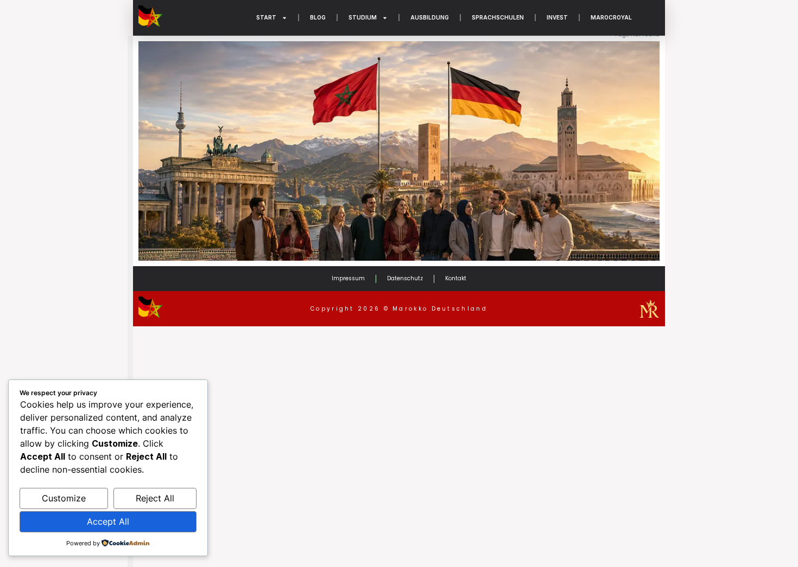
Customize (64, 498)
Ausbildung (429, 17)
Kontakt (455, 278)
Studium (363, 17)
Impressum (348, 278)
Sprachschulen (498, 17)
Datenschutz (405, 278)
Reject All (155, 498)
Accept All (108, 521)
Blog (318, 17)
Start (266, 17)
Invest (557, 17)
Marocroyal (611, 17)
